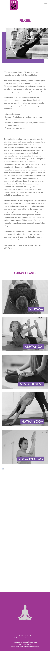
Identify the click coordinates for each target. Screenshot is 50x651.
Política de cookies (25, 644)
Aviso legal (33, 642)
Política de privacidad (20, 642)
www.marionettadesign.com (29, 646)
